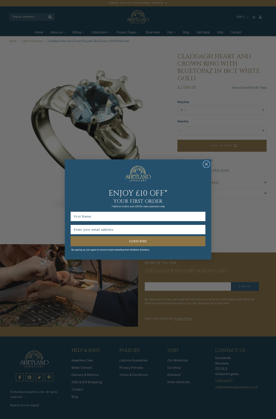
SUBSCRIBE (138, 241)
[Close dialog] (206, 164)
